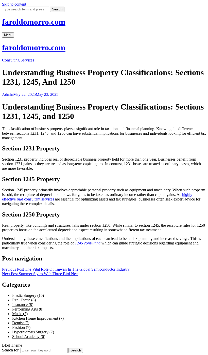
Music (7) (20, 314)
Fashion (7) (21, 327)
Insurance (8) (22, 304)
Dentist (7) (20, 323)
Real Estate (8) (24, 300)
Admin (7, 94)
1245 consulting (87, 243)
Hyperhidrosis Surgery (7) (33, 332)
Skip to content (14, 4)
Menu (8, 35)
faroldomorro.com (33, 21)
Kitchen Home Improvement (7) (38, 318)
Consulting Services (18, 60)
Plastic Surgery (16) (28, 295)
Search (57, 9)
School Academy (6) (28, 336)
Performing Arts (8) (27, 309)
